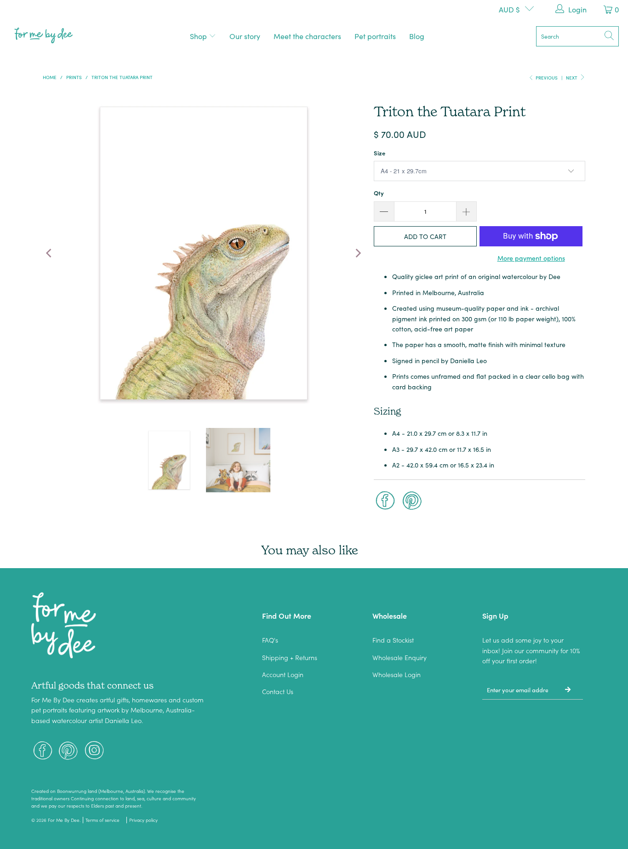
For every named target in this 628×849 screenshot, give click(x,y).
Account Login (282, 674)
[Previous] (49, 253)
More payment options (531, 257)
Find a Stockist (393, 639)
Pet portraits (375, 36)
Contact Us (277, 691)
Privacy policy (143, 820)
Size (379, 152)
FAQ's (270, 639)
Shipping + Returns (289, 657)
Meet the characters (307, 36)
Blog (416, 36)
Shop (199, 36)
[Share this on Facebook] (385, 501)
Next (572, 77)
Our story (244, 36)
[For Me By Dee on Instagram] (94, 751)
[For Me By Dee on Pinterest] (68, 751)
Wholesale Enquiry (399, 657)
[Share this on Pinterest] (412, 501)
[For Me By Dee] (43, 36)
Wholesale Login (396, 674)
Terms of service (103, 820)
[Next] (357, 253)
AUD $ (509, 9)
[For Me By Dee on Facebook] (42, 751)
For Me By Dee (64, 820)
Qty (379, 192)
